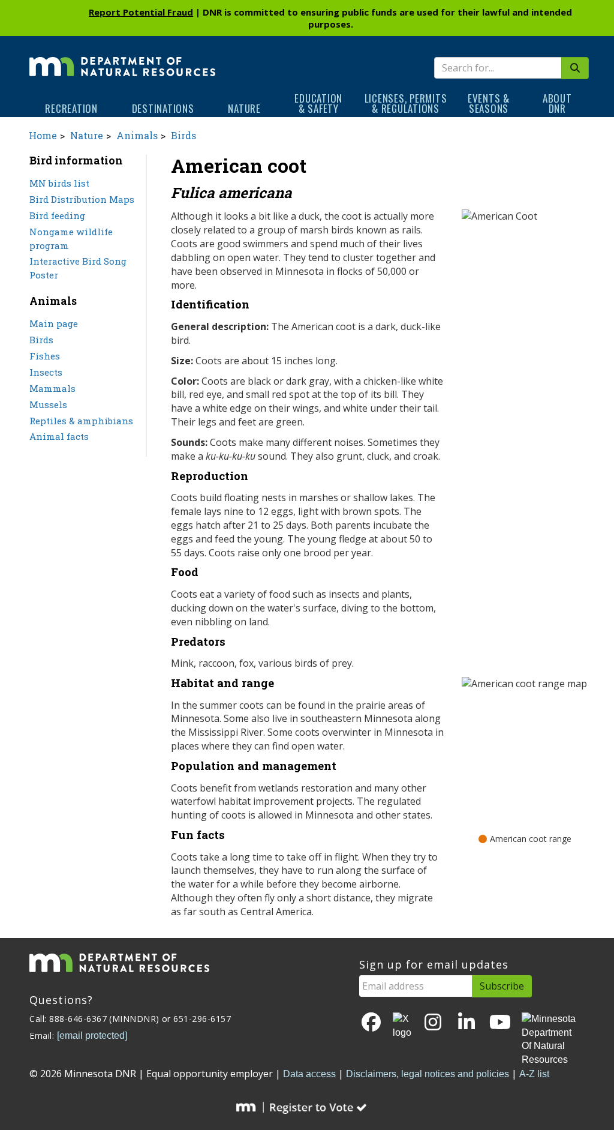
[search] (575, 68)
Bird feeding (57, 215)
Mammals (52, 388)
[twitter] (402, 1026)
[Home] (122, 58)
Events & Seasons (489, 103)
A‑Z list (534, 1074)
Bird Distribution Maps (81, 199)
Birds (183, 135)
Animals (137, 135)
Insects (45, 372)
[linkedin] (466, 1022)
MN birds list (59, 183)
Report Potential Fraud (141, 12)
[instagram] (433, 1022)
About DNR (557, 103)
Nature (244, 108)
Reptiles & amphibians (81, 421)
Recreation (71, 108)
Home (43, 135)
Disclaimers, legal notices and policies (427, 1074)
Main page (53, 323)
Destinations (163, 108)
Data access (309, 1074)
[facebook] (371, 1022)
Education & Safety (318, 103)
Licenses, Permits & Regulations (406, 103)
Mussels (48, 404)
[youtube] (500, 1022)
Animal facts (59, 436)
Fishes (44, 356)
